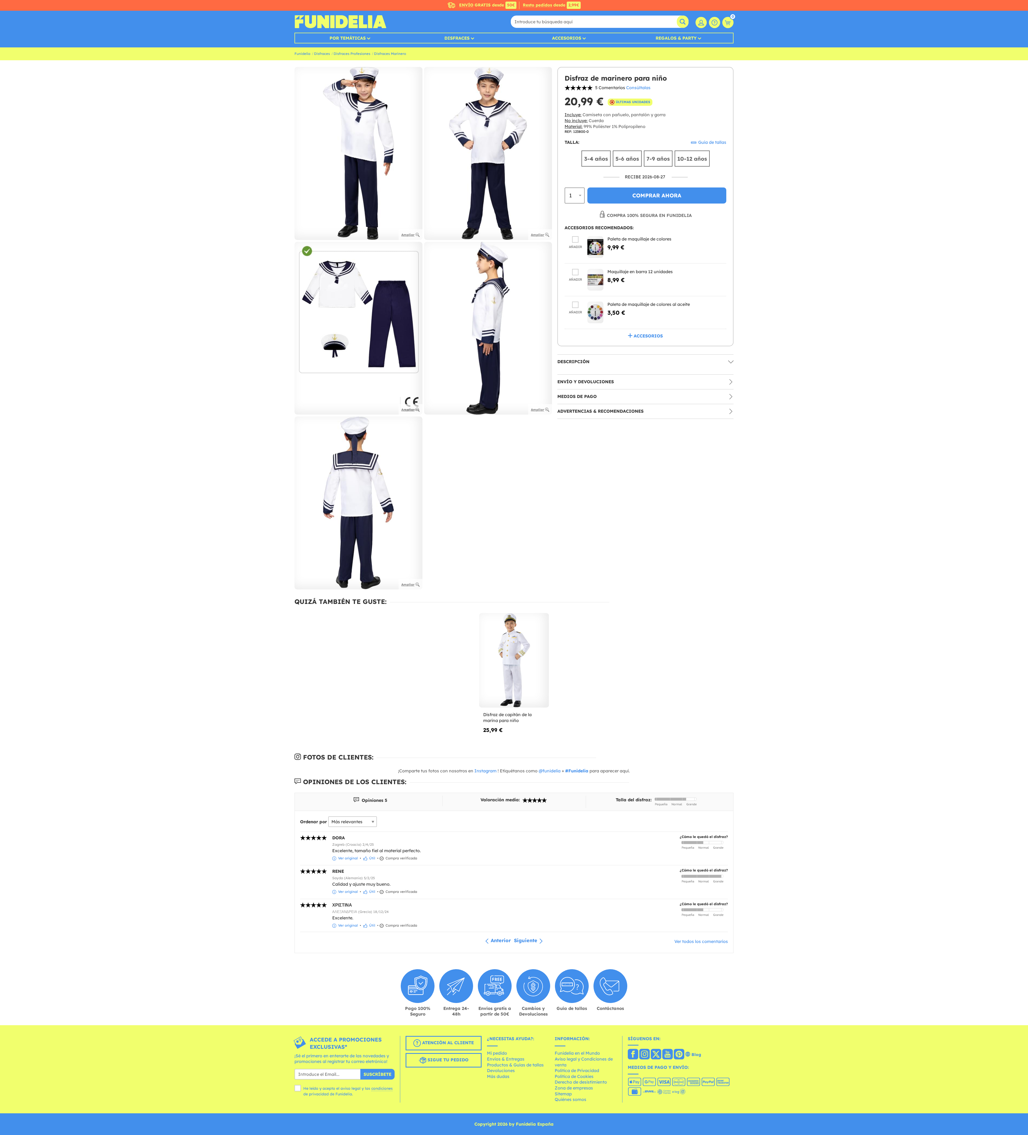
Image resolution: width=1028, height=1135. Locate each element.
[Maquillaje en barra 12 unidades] (595, 280)
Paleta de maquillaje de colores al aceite (648, 304)
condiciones (382, 1088)
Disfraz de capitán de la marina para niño (507, 717)
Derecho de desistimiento (581, 1082)
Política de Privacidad (577, 1070)
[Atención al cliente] (714, 22)
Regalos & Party (676, 38)
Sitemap (563, 1093)
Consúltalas (638, 87)
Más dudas (498, 1076)
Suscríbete (377, 1074)
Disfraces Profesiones (352, 53)
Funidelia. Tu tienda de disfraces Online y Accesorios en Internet (340, 21)
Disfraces (457, 38)
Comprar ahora (656, 195)
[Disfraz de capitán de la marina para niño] (514, 660)
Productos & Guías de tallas (515, 1065)
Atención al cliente (447, 1042)
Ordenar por (313, 821)
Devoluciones (501, 1070)
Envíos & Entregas (505, 1059)
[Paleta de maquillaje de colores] (595, 247)
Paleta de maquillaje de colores (639, 239)
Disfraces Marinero (390, 53)
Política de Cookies (574, 1076)
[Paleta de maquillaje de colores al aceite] (595, 312)
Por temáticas (348, 38)
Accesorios (566, 38)
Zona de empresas (574, 1088)
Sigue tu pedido (447, 1059)
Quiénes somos (570, 1099)
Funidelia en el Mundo (577, 1053)
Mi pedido (497, 1053)
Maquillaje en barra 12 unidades (640, 271)
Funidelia (302, 53)
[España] (633, 1055)
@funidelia (550, 770)
